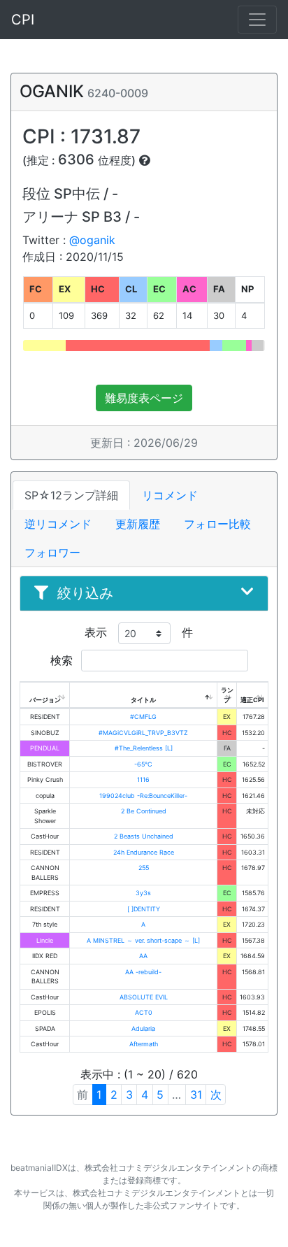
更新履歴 (137, 524)
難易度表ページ (144, 398)
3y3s (143, 893)
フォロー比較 (217, 524)
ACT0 (143, 1012)
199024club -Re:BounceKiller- (143, 795)
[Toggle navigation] (257, 20)
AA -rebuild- (143, 972)
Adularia (143, 1028)
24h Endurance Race (143, 852)
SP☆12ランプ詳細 (71, 495)
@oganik (92, 240)
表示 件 (139, 632)
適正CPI (252, 700)
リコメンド (170, 495)
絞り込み (85, 593)
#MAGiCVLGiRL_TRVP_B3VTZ (143, 732)
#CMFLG (143, 716)
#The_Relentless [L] (144, 748)
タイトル (143, 700)
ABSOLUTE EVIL (144, 997)
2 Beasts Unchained (143, 836)
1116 (143, 779)
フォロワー (52, 553)
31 (196, 1095)
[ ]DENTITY (143, 909)
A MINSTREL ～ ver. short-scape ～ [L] (143, 940)
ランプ (227, 695)
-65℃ (143, 764)
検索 (63, 660)
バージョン (45, 700)
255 (143, 867)
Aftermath (143, 1044)
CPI (22, 19)
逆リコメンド (58, 524)
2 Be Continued (143, 811)
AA (143, 956)
